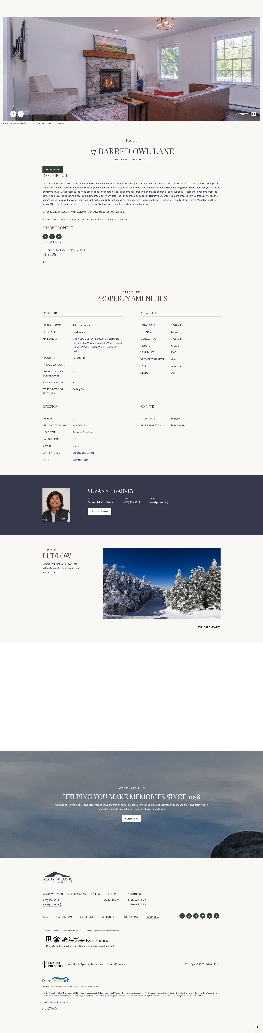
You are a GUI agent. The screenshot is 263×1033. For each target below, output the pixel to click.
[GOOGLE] (209, 916)
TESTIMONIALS (131, 917)
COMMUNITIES (109, 917)
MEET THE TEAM (64, 917)
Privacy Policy (213, 964)
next (21, 114)
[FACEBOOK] (182, 916)
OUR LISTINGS (86, 917)
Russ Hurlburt (70, 945)
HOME (45, 917)
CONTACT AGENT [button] (99, 511)
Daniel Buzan (86, 945)
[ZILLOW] (216, 916)
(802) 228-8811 (132, 502)
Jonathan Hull (106, 945)
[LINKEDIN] (196, 916)
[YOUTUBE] (202, 916)
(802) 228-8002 (112, 900)
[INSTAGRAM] (189, 916)
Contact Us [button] (131, 819)
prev (13, 114)
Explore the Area (209, 627)
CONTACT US (152, 917)
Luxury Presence (116, 964)
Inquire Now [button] (52, 169)
